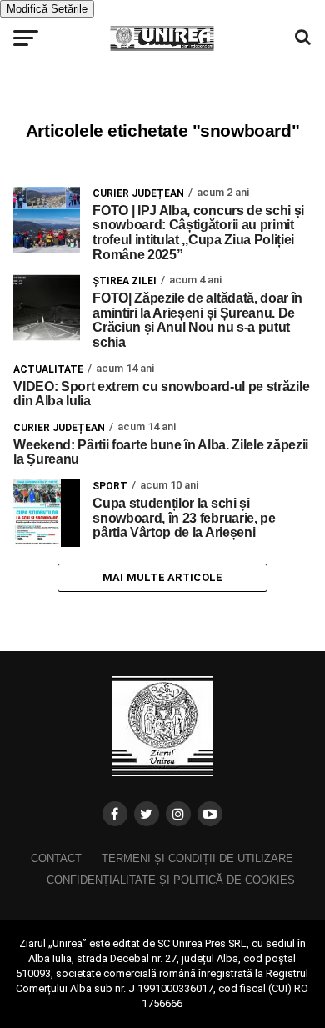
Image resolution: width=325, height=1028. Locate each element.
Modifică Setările (47, 9)
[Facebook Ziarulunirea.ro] (115, 813)
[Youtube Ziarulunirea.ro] (210, 813)
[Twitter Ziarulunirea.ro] (146, 813)
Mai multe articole (162, 577)
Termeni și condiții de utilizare (197, 858)
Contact (56, 858)
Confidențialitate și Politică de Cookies (171, 880)
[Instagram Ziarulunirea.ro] (178, 813)
